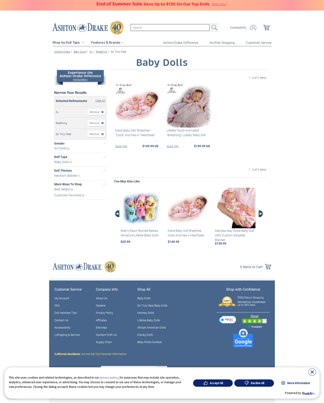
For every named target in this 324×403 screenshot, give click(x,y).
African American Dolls (151, 327)
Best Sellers (62, 189)
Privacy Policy (104, 313)
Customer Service (259, 42)
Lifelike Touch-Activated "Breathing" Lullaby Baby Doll (186, 132)
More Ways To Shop (68, 184)
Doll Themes (63, 170)
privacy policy (109, 377)
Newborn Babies (65, 175)
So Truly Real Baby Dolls (152, 305)
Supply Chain (104, 342)
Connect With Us (106, 335)
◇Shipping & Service (67, 335)
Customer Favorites (68, 195)
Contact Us (61, 320)
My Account (61, 298)
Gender (59, 143)
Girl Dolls (60, 148)
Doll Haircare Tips (65, 313)
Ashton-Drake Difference (180, 42)
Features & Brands (105, 43)
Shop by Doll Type (66, 43)
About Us (101, 298)
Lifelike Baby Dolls (148, 320)
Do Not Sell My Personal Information (90, 354)
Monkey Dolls (145, 313)
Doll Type (60, 156)
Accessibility (238, 27)
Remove (94, 112)
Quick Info (121, 146)
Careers (101, 305)
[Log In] (253, 27)
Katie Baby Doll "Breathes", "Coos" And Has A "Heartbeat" (135, 132)
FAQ (57, 305)
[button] (227, 319)
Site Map (101, 327)
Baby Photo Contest (149, 342)
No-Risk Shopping (222, 42)
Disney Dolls (145, 335)
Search (213, 27)
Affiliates (101, 320)
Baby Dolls (61, 162)
